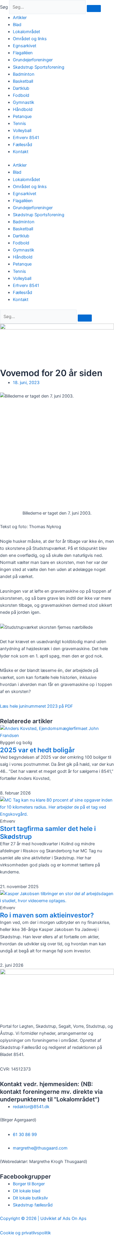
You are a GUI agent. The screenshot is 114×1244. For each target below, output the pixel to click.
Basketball (23, 81)
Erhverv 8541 (26, 137)
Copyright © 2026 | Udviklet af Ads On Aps (43, 1218)
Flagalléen (23, 52)
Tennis (19, 123)
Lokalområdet (26, 31)
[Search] (85, 318)
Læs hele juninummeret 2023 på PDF (36, 706)
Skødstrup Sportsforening (38, 67)
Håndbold (22, 109)
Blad (17, 24)
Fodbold (21, 95)
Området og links (30, 38)
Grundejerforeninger (33, 59)
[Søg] (94, 8)
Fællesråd (22, 144)
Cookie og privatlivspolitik (25, 1232)
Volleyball (22, 130)
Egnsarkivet (24, 45)
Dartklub (21, 88)
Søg (4, 7)
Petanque (22, 116)
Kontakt (20, 151)
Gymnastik (23, 102)
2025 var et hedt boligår (37, 750)
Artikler (20, 17)
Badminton (23, 74)
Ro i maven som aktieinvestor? (47, 915)
